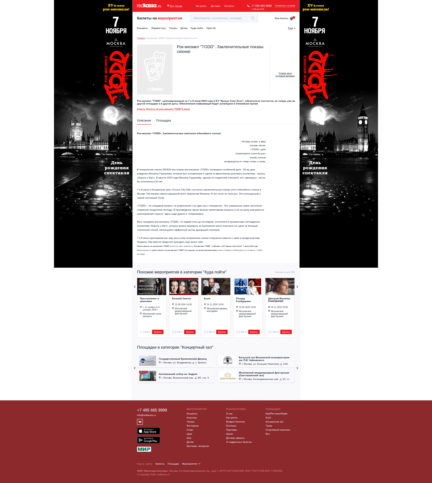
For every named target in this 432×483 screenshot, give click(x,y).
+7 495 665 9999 (261, 5)
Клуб (268, 417)
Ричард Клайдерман (243, 300)
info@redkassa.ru (146, 415)
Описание (144, 120)
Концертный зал (275, 421)
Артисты (160, 463)
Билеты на (159, 18)
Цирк (189, 433)
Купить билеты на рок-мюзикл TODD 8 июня (163, 109)
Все (268, 433)
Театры (191, 421)
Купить (157, 332)
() (285, 74)
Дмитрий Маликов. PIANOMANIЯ (279, 300)
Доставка (215, 6)
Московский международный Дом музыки (183, 311)
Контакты (229, 6)
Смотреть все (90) (285, 272)
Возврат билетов (235, 421)
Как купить (201, 6)
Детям (190, 442)
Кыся (207, 298)
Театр (269, 425)
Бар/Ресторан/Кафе (277, 413)
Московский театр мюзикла (152, 315)
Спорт (190, 429)
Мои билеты (281, 18)
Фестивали (193, 425)
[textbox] (224, 18)
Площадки (173, 463)
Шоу (189, 438)
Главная (141, 38)
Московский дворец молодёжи (217, 309)
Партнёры (231, 429)
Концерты (192, 413)
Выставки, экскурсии (198, 446)
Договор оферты (235, 438)
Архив (229, 433)
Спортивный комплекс (278, 429)
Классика (192, 417)
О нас (229, 413)
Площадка (163, 120)
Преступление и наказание (149, 300)
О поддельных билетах (239, 442)
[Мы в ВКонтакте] (140, 422)
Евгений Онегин (181, 298)
